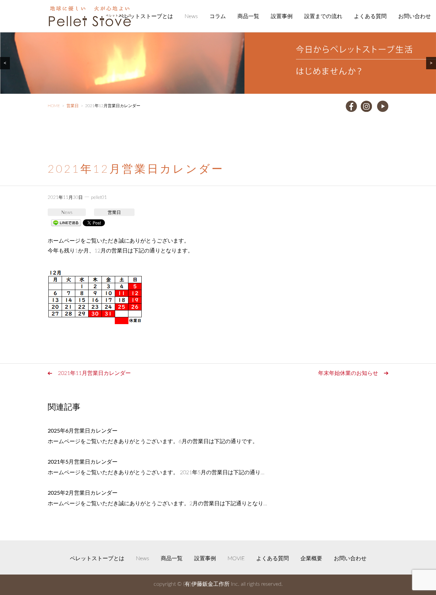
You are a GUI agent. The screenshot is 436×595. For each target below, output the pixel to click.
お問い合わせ (414, 16)
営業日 (114, 213)
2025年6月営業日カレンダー (83, 431)
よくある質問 (370, 16)
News (191, 16)
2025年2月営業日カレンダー (83, 493)
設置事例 (282, 16)
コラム (217, 16)
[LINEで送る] (66, 222)
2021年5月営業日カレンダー (83, 462)
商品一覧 (248, 16)
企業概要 (311, 558)
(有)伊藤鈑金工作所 (206, 584)
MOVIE (236, 558)
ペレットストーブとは (146, 16)
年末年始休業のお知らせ (348, 373)
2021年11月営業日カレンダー (94, 373)
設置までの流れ (323, 16)
